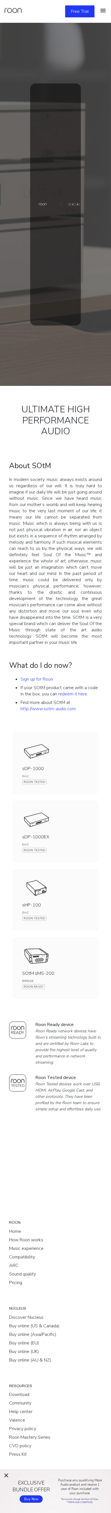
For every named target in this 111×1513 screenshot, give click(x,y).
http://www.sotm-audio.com (48, 709)
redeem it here (72, 694)
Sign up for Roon (36, 679)
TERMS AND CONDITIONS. (80, 1502)
